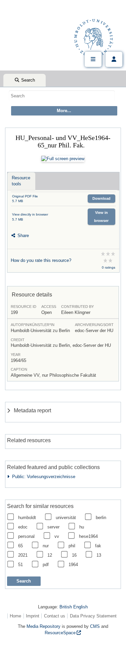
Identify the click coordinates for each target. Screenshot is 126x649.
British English (73, 606)
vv (56, 536)
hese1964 (88, 536)
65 (20, 545)
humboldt (27, 517)
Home (15, 615)
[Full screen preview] (62, 159)
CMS (95, 626)
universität (66, 517)
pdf (46, 564)
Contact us (54, 615)
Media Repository (43, 626)
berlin (101, 517)
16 (74, 555)
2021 (23, 555)
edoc (23, 526)
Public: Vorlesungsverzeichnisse (42, 476)
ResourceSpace (60, 632)
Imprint (32, 615)
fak (98, 545)
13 (98, 555)
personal (26, 536)
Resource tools (21, 180)
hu (81, 526)
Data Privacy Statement (93, 615)
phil (72, 545)
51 (20, 564)
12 (49, 555)
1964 (73, 564)
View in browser (101, 216)
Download (101, 198)
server (53, 526)
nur (46, 545)
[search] (62, 95)
